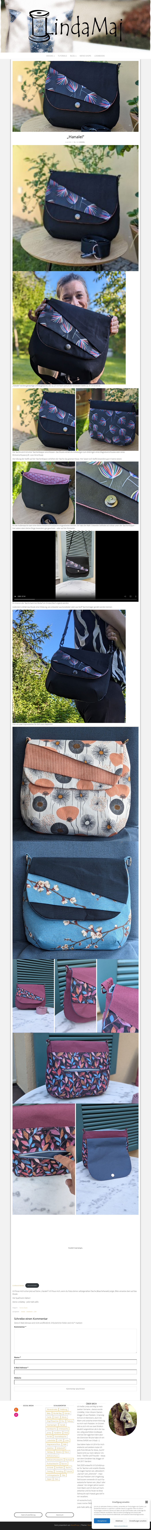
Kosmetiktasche (60, 1436)
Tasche (68, 1467)
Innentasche (63, 1429)
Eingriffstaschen (53, 1421)
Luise (67, 1440)
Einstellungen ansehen (137, 1521)
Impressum (59, 1515)
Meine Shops (85, 56)
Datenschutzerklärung (120, 1526)
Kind (66, 1432)
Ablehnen (119, 1521)
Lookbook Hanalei (18, 1285)
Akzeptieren (102, 1521)
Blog (72, 56)
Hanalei (23, 1311)
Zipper (49, 1479)
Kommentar (20, 1327)
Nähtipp (50, 1452)
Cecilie (49, 1417)
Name (17, 1357)
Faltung (70, 1421)
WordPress (75, 1525)
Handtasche (29, 1311)
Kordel (49, 1436)
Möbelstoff (61, 1448)
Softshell (50, 1467)
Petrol (66, 1452)
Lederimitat (51, 1440)
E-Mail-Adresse (21, 1367)
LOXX (35, 1311)
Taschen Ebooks (23, 1308)
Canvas (67, 1413)
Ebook (64, 1417)
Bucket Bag (57, 1413)
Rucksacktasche (52, 1463)
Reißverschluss (52, 1456)
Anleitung (63, 1409)
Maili (64, 1444)
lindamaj (82, 142)
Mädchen (50, 1448)
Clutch (56, 1417)
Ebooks (50, 56)
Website (17, 1378)
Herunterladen (32, 1285)
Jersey (49, 1432)
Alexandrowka (52, 1409)
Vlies (63, 1475)
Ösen (56, 1479)
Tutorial (69, 1471)
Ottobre (59, 1452)
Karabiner (57, 1432)
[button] (146, 1502)
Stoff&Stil (59, 1467)
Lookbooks (99, 56)
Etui (62, 1421)
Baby (49, 1413)
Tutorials (62, 56)
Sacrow (64, 1463)
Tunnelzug (59, 1471)
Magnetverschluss (53, 1444)
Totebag (50, 1471)
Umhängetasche (53, 1475)
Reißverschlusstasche (55, 1460)
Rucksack (69, 1460)
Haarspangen (52, 1425)
